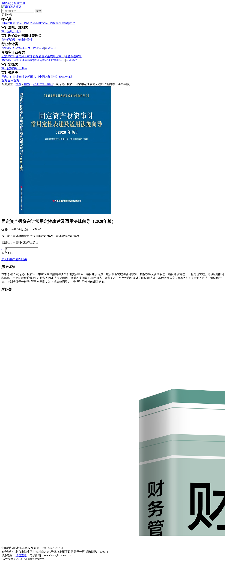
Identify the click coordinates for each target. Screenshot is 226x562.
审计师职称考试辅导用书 (59, 23)
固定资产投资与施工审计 (16, 56)
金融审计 (50, 48)
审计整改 (71, 60)
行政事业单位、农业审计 (28, 48)
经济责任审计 (73, 56)
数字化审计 (58, 60)
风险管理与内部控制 (26, 60)
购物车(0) (7, 3)
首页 (4, 80)
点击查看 (21, 555)
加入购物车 (8, 259)
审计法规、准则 (11, 31)
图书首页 (13, 80)
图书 (27, 84)
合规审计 (44, 60)
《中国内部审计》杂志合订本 (54, 76)
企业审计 (7, 48)
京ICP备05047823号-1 (50, 547)
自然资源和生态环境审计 (48, 56)
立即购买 (21, 259)
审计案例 (7, 68)
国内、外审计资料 (12, 76)
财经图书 (30, 76)
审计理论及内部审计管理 (16, 39)
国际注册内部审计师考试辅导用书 (22, 23)
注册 (22, 3)
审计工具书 (20, 68)
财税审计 (7, 60)
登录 (16, 3)
